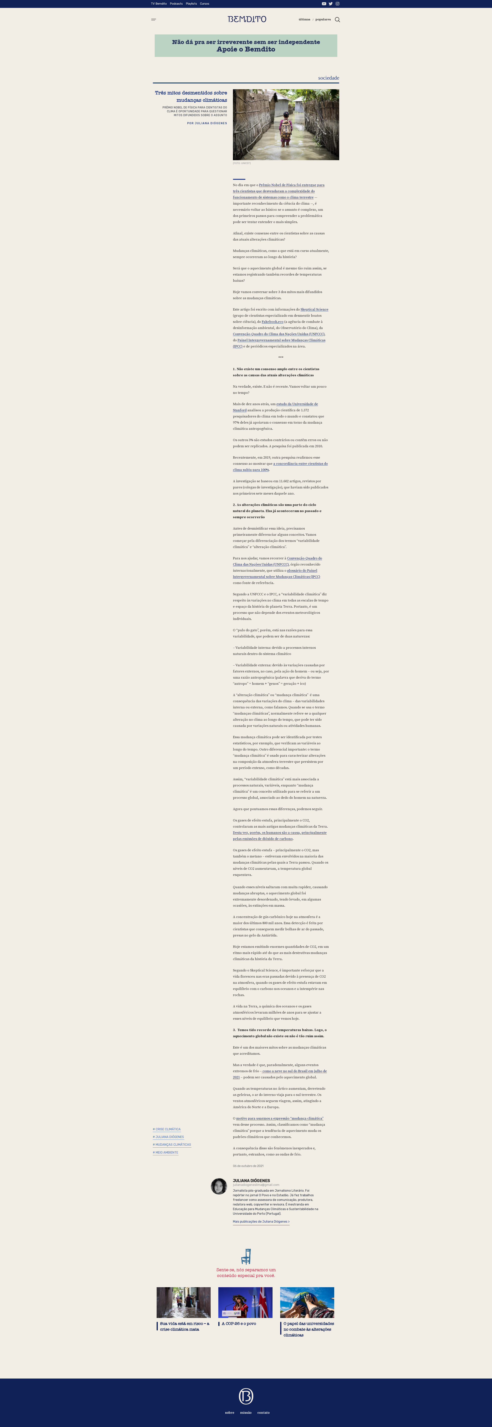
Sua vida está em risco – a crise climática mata (184, 1326)
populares (323, 19)
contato (263, 1413)
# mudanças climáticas (172, 1144)
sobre (229, 1413)
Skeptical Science (314, 309)
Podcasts (176, 3)
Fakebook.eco (272, 322)
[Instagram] (337, 3)
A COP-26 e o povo (239, 1323)
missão (246, 1413)
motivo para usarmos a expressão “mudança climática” (279, 1118)
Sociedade (328, 78)
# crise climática (167, 1129)
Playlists (191, 3)
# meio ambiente (165, 1152)
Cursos (204, 3)
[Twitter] (330, 3)
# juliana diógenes (168, 1137)
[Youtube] (324, 3)
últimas (304, 19)
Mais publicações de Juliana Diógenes (260, 1221)
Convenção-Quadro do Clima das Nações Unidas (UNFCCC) (278, 334)
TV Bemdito (159, 3)
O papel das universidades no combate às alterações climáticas (309, 1329)
